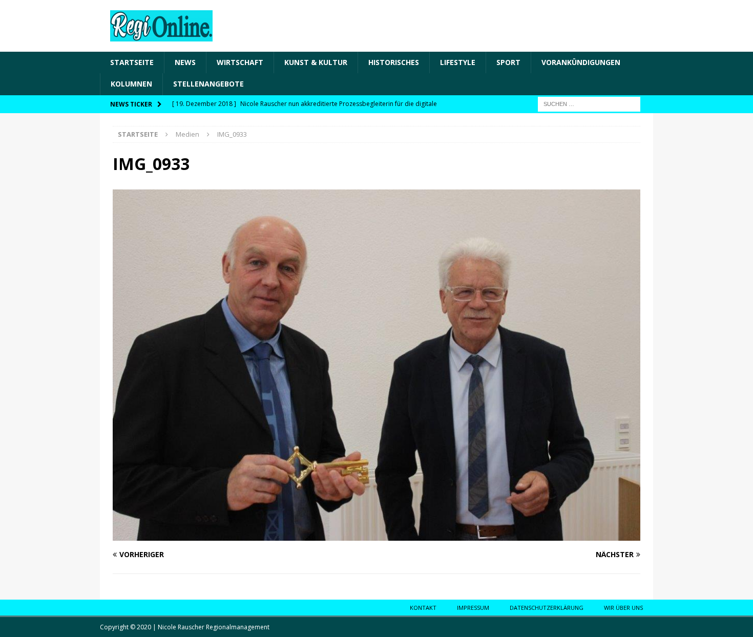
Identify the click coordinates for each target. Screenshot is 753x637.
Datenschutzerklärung (546, 607)
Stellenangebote (208, 84)
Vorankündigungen (580, 62)
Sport (508, 62)
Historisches (393, 62)
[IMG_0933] (376, 535)
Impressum (473, 607)
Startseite (132, 62)
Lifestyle (457, 62)
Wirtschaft (240, 62)
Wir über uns (623, 607)
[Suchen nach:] (589, 103)
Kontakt (423, 607)
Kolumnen (131, 84)
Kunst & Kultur (315, 62)
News (185, 62)
